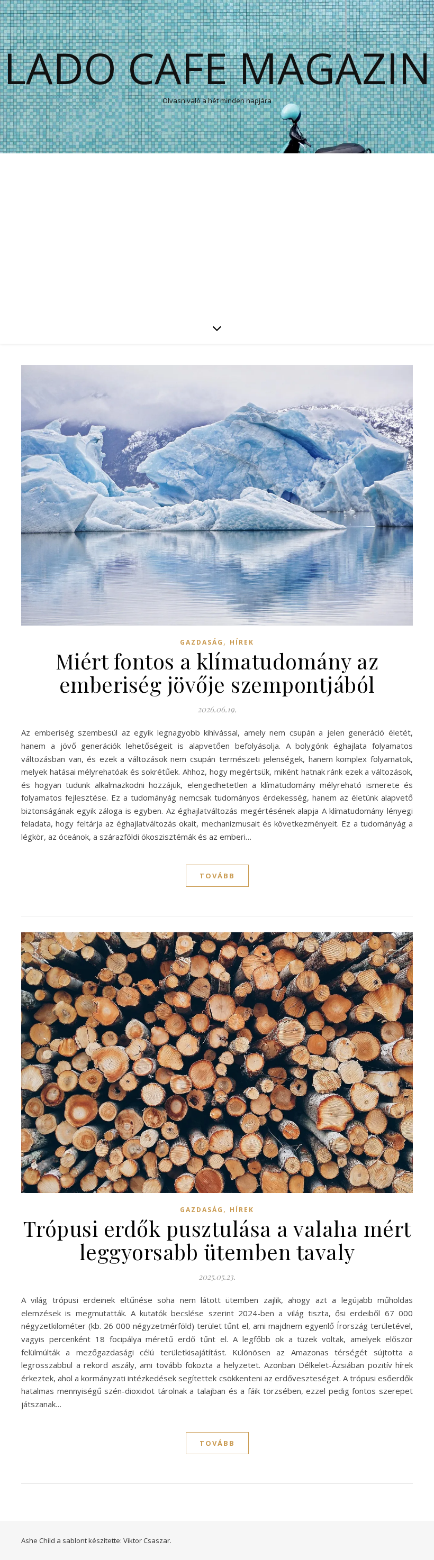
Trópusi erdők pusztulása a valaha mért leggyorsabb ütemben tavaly (217, 1239)
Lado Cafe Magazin (217, 68)
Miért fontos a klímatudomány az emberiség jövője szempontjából (217, 672)
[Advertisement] (217, 233)
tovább (217, 875)
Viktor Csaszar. (147, 1540)
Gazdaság (201, 642)
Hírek (242, 642)
